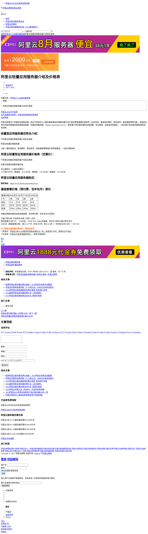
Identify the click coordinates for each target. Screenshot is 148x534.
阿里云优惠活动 (77, 448)
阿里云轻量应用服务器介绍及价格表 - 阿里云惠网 (37, 274)
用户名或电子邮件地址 (10, 483)
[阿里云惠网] (46, 453)
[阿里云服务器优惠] (70, 52)
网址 (3, 356)
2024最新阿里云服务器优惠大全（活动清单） (24, 293)
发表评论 (9, 85)
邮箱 (3, 351)
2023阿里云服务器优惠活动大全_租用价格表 (24, 296)
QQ (2, 360)
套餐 (2, 451)
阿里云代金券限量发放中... (21, 234)
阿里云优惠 (109, 448)
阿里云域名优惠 (49, 448)
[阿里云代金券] (70, 258)
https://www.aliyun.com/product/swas (24, 183)
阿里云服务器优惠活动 (15, 21)
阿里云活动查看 (7, 439)
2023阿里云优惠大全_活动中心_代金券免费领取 (25, 389)
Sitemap (37, 453)
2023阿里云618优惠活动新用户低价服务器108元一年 (27, 392)
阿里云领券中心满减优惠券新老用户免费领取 (24, 395)
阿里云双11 (131, 448)
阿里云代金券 (141, 448)
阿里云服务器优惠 (13, 262)
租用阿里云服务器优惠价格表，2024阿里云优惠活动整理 (29, 285)
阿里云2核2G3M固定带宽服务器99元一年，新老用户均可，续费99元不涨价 (40, 231)
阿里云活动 (9, 451)
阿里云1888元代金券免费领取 (13, 410)
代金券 (16, 448)
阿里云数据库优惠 (7, 448)
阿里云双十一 (24, 448)
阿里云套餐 (101, 448)
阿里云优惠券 (11, 24)
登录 (3, 459)
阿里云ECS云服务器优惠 (15, 34)
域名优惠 (68, 451)
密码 (3, 468)
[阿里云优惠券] (30, 70)
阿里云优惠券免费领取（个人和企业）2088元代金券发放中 (30, 287)
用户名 (3, 465)
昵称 (3, 347)
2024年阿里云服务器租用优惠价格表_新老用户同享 (26, 290)
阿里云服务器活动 (89, 448)
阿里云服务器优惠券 (14, 265)
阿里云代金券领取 (120, 448)
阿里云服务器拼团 (36, 448)
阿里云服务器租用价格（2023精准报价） (22, 27)
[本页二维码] (8, 517)
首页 (7, 19)
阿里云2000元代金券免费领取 (18, 3)
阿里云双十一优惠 (19, 451)
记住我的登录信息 (10, 471)
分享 (3, 244)
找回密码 (12, 459)
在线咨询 (9, 515)
